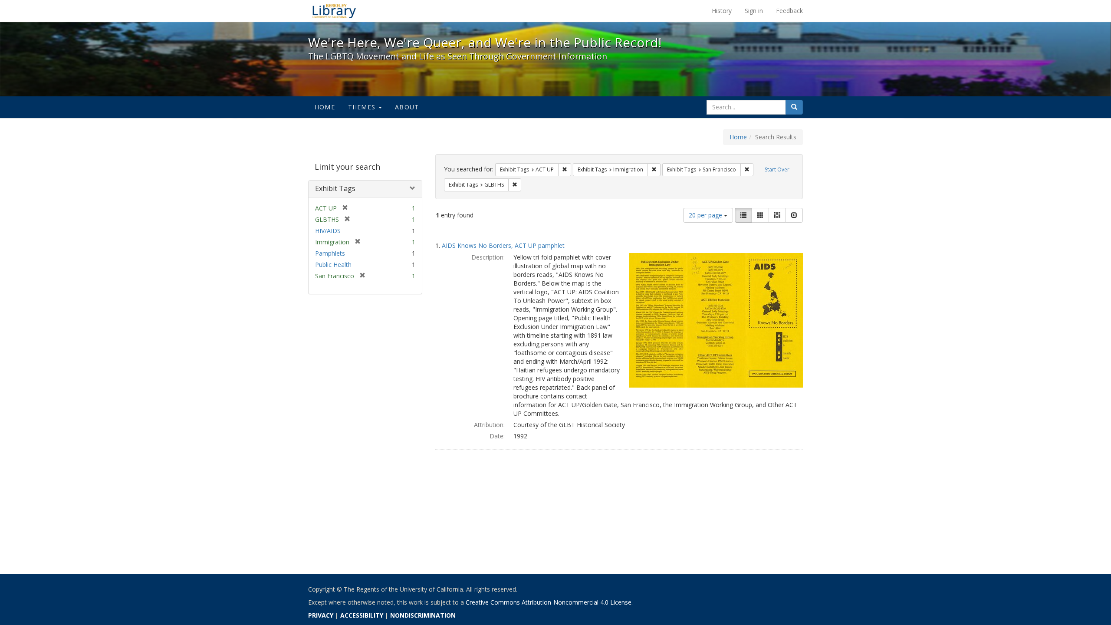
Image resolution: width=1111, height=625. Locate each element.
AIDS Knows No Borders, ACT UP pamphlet (503, 245)
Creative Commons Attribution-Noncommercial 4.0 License (548, 602)
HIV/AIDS (328, 231)
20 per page (706, 215)
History (722, 11)
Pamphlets (330, 253)
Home (325, 107)
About (407, 107)
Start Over (777, 169)
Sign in (754, 11)
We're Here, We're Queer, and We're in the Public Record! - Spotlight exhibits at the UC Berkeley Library (334, 11)
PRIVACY (320, 615)
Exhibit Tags (335, 188)
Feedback (789, 11)
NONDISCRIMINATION (423, 615)
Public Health (333, 264)
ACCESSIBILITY (361, 615)
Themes (363, 107)
